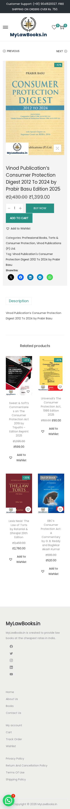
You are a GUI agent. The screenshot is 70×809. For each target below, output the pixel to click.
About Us (12, 699)
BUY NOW (40, 208)
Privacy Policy (15, 758)
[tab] (35, 301)
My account (14, 725)
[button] (18, 228)
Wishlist (11, 746)
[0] (54, 27)
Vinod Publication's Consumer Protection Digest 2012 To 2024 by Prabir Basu (33, 259)
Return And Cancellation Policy (26, 765)
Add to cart (19, 218)
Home (10, 692)
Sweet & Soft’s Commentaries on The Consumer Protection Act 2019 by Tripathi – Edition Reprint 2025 (19, 419)
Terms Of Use (15, 772)
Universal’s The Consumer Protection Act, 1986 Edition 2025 (51, 406)
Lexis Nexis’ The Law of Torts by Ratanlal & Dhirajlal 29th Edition (19, 529)
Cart (9, 732)
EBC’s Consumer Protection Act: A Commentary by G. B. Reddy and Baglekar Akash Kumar (51, 535)
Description (19, 300)
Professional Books (34, 238)
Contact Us (13, 713)
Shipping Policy (16, 779)
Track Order (14, 739)
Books (10, 706)
